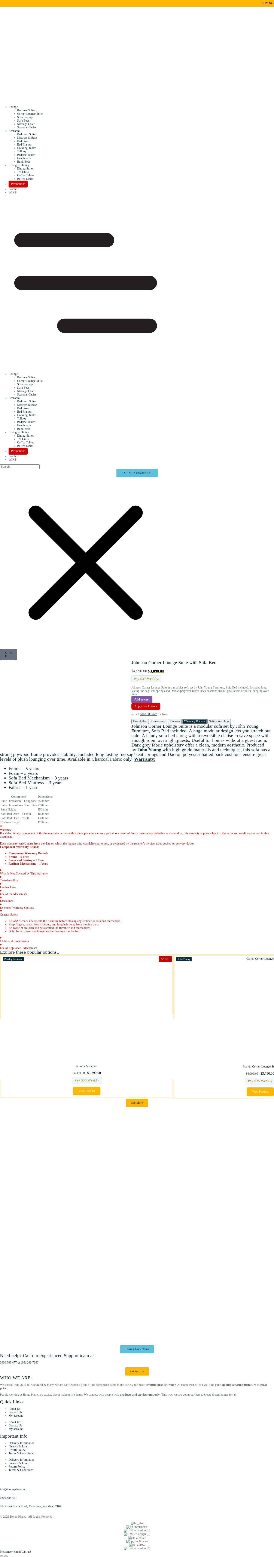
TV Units (22, 172)
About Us (14, 1408)
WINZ (12, 192)
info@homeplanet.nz (12, 1489)
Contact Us (15, 1412)
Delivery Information (21, 1443)
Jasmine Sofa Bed (86, 1066)
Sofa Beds (23, 120)
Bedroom (14, 130)
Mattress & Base (27, 137)
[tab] (140, 721)
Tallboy (21, 151)
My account (16, 1415)
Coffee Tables (25, 175)
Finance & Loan (18, 1446)
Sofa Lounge (25, 117)
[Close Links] (6, 1556)
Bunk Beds (23, 161)
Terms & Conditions (21, 1453)
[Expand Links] (1, 1556)
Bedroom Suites (26, 134)
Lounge (13, 107)
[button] (137, 283)
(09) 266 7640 (29, 1362)
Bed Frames (24, 144)
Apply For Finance (145, 706)
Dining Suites (25, 168)
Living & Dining (19, 165)
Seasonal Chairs (26, 127)
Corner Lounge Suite (30, 113)
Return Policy (17, 1449)
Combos (13, 189)
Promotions (18, 184)
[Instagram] (5, 1509)
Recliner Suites (26, 110)
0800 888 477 (148, 714)
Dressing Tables (26, 148)
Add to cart (141, 699)
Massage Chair (26, 124)
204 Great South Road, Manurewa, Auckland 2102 (30, 1506)
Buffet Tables (25, 178)
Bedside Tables (26, 154)
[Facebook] (1, 1509)
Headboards (24, 158)
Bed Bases (23, 141)
